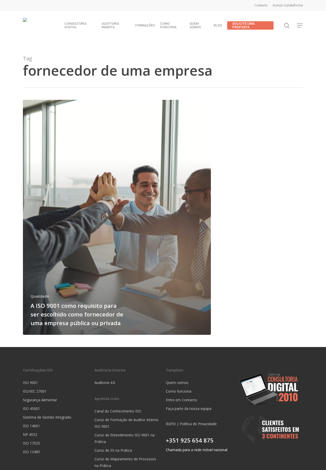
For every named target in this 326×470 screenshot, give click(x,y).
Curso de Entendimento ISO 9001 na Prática (124, 438)
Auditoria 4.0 (104, 382)
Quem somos (177, 382)
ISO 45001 (31, 408)
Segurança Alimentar (40, 399)
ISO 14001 (31, 425)
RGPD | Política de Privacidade (191, 423)
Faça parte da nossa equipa (188, 408)
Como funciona (178, 391)
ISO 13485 (31, 451)
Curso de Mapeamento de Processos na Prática (125, 462)
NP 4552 (30, 434)
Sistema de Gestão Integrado (47, 417)
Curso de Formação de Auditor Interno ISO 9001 (126, 423)
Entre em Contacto (181, 399)
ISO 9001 (30, 382)
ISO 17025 (31, 443)
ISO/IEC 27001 (35, 391)
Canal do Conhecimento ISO (117, 411)
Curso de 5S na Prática (113, 450)
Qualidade (40, 296)
